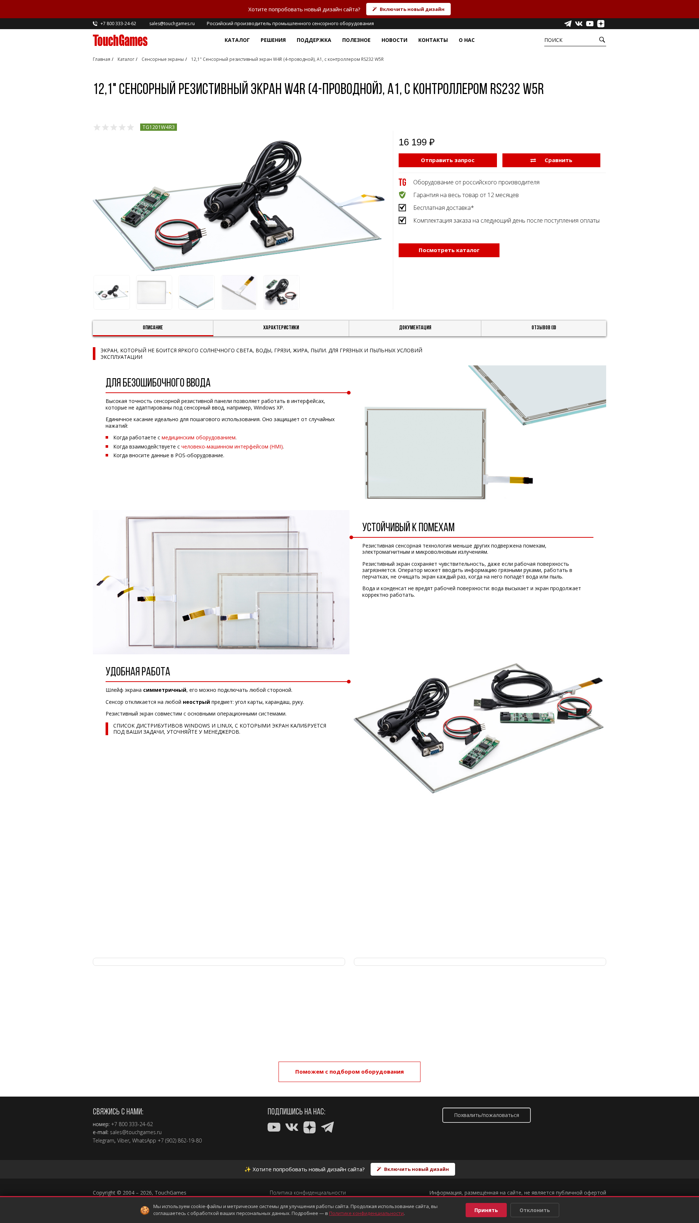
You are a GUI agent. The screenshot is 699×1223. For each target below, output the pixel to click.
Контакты (433, 39)
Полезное (356, 39)
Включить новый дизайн (412, 9)
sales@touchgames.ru (136, 1132)
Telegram (103, 1140)
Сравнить (557, 160)
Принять (486, 1210)
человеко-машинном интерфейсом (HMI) (232, 446)
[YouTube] (589, 23)
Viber (123, 1140)
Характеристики (281, 328)
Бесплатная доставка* (443, 208)
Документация (415, 328)
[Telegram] (567, 23)
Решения (273, 39)
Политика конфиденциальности (308, 1192)
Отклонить (535, 1210)
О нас (467, 39)
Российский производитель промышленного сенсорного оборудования (290, 23)
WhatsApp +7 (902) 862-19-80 (167, 1140)
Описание (153, 328)
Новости (394, 39)
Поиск (553, 39)
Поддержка (314, 39)
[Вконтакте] (578, 23)
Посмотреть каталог (449, 250)
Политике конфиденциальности (366, 1213)
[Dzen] (600, 23)
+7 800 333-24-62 (132, 1124)
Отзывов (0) (544, 328)
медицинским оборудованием (199, 437)
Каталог (237, 39)
